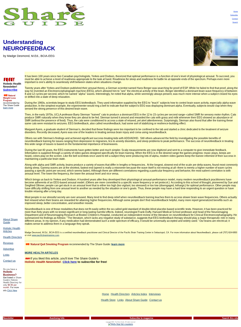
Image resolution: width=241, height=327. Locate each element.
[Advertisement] (13, 163)
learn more (8, 108)
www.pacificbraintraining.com (45, 235)
